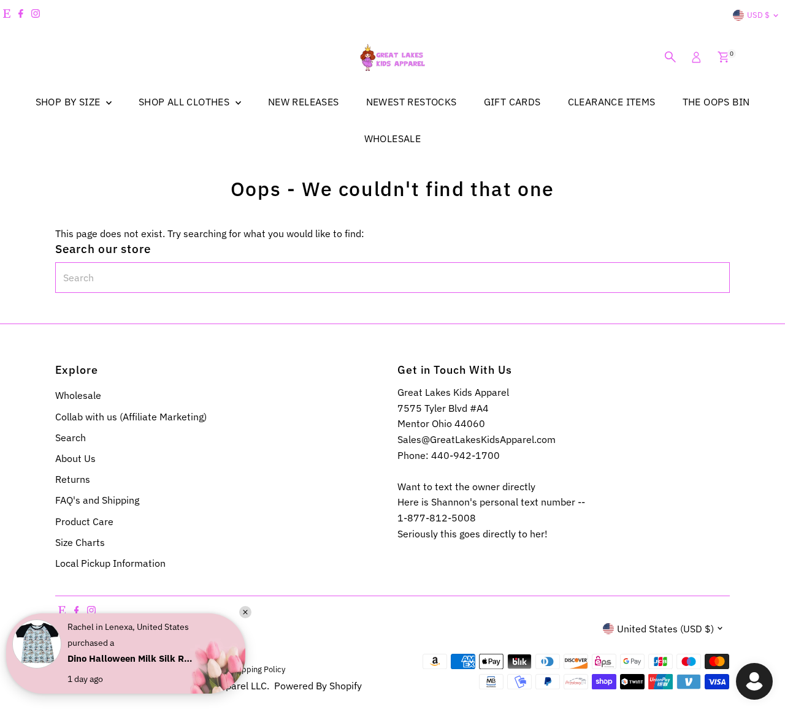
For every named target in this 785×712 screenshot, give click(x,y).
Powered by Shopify (318, 686)
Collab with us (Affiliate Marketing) (131, 417)
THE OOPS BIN (716, 102)
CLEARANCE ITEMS (612, 102)
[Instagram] (35, 15)
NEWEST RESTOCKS (411, 102)
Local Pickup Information (110, 563)
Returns (72, 479)
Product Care (84, 521)
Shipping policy (258, 669)
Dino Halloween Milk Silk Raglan (131, 658)
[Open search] (670, 56)
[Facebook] (20, 15)
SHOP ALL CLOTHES (185, 102)
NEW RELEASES (303, 102)
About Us (75, 458)
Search (70, 437)
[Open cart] (723, 56)
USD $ (758, 15)
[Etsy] (6, 15)
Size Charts (80, 542)
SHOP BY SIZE (69, 102)
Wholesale (78, 395)
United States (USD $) (665, 629)
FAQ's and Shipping (97, 500)
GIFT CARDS (512, 102)
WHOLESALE (392, 138)
